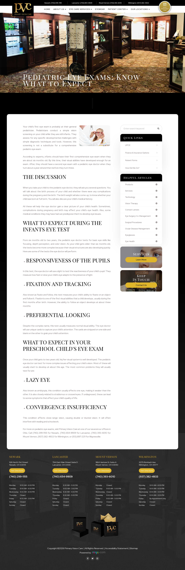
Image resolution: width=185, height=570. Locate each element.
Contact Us (141, 285)
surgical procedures (133, 222)
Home (47, 9)
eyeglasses (130, 235)
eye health (130, 241)
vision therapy (131, 203)
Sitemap (134, 548)
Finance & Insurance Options (137, 152)
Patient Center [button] (117, 9)
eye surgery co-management (138, 216)
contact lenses (132, 210)
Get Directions (17, 471)
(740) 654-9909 (86, 3)
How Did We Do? (132, 168)
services (129, 191)
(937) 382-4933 (143, 3)
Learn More (141, 259)
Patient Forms (131, 160)
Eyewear (100, 9)
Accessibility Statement (116, 548)
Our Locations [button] (139, 9)
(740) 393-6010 (116, 3)
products (129, 184)
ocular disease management (137, 229)
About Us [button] (58, 9)
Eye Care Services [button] (79, 9)
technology (130, 197)
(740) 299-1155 (56, 3)
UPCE (127, 145)
